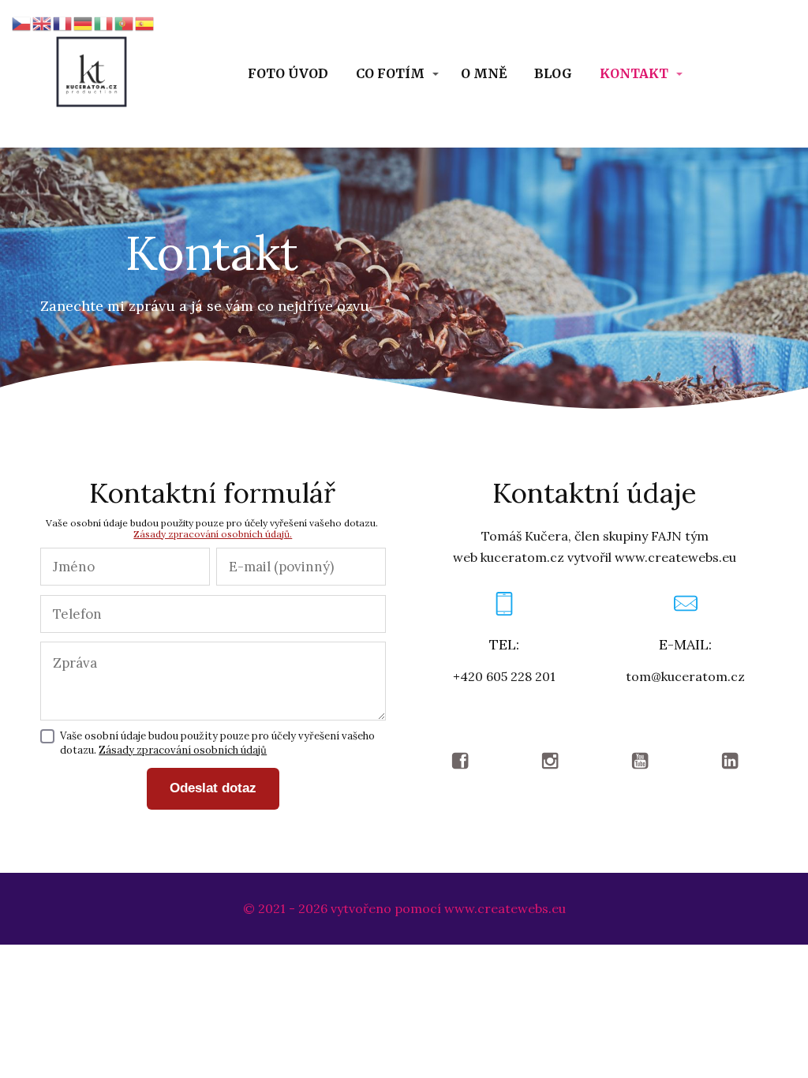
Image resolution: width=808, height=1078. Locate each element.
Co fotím (390, 73)
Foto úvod (288, 73)
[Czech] (22, 22)
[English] (42, 22)
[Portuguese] (124, 22)
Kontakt (634, 73)
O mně (484, 73)
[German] (83, 22)
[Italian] (104, 22)
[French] (63, 22)
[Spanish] (145, 22)
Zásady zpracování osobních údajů (183, 750)
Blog (553, 73)
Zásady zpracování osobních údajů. (212, 534)
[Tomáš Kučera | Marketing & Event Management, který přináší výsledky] (91, 74)
